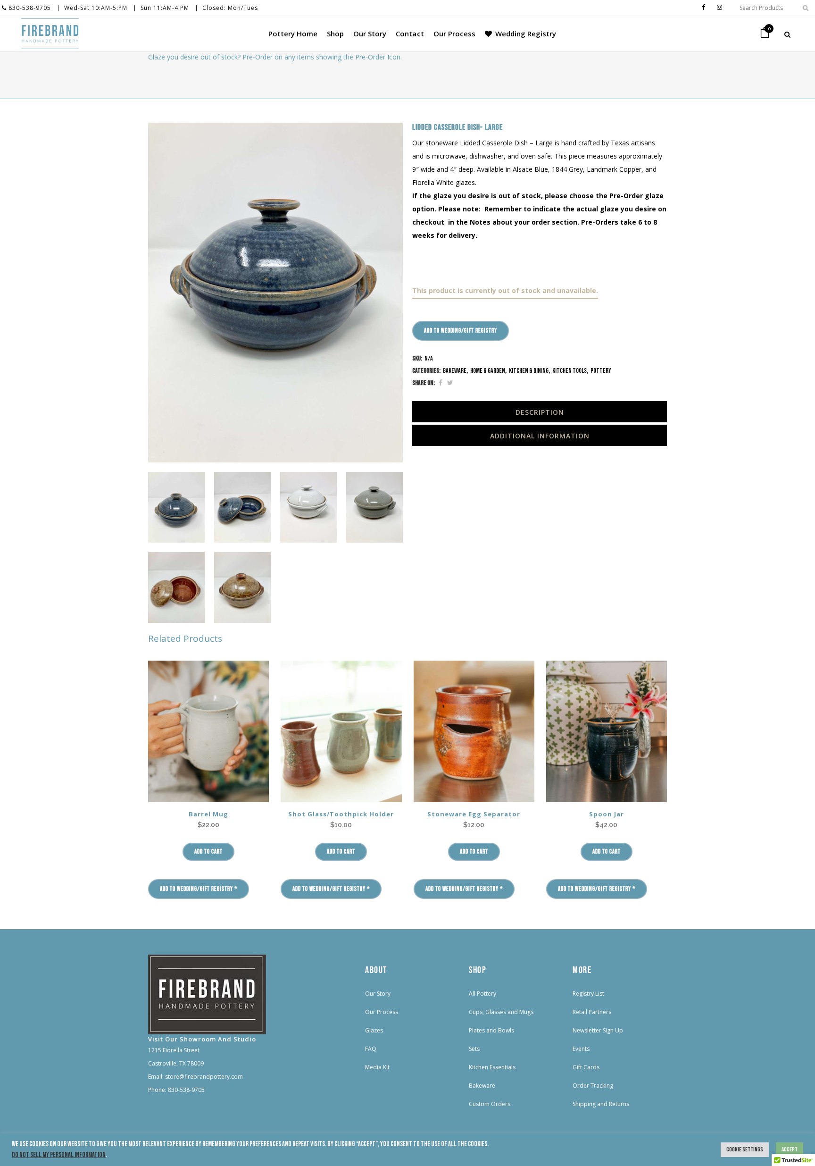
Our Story (378, 994)
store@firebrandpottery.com (204, 1077)
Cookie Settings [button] (744, 1149)
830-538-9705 (29, 8)
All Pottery (482, 994)
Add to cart (208, 852)
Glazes (374, 1030)
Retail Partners (592, 1012)
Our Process (381, 1012)
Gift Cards (586, 1067)
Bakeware (454, 371)
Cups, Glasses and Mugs (501, 1012)
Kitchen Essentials (492, 1067)
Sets (474, 1049)
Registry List (588, 994)
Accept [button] (790, 1149)
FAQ (370, 1049)
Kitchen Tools (569, 371)
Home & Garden (487, 371)
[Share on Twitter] (450, 383)
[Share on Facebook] (440, 383)
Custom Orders (489, 1104)
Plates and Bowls (491, 1030)
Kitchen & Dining (529, 371)
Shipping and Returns (601, 1104)
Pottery (600, 371)
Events (581, 1049)
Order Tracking (593, 1086)
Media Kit (377, 1067)
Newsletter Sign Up (598, 1030)
